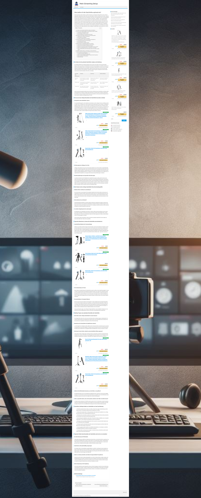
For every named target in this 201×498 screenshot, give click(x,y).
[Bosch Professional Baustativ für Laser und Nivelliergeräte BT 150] (119, 70)
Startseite (76, 7)
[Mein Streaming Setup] (76, 5)
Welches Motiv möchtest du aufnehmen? (84, 36)
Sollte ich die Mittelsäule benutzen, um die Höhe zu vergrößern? (87, 47)
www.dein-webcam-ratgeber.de (117, 129)
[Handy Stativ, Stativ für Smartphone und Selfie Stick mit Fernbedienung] (119, 54)
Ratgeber (81, 7)
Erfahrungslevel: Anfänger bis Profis (83, 33)
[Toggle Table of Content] (100, 28)
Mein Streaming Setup (89, 4)
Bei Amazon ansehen (103, 125)
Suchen (112, 118)
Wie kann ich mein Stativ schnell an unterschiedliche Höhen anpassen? (88, 46)
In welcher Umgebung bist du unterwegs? (84, 38)
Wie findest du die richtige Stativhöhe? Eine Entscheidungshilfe (86, 35)
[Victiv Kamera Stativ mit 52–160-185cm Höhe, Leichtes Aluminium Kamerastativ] (119, 103)
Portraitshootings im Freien (82, 41)
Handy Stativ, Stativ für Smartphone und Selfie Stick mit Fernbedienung (118, 58)
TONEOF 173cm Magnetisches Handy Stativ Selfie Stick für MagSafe (118, 91)
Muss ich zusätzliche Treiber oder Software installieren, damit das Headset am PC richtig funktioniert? (118, 14)
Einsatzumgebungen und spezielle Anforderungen (85, 34)
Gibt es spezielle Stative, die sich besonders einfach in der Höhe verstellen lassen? (88, 49)
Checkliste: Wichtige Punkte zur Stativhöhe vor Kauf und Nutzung (86, 50)
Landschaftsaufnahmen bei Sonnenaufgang (84, 40)
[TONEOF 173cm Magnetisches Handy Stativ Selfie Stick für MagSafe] (119, 87)
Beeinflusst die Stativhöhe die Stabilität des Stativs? (85, 45)
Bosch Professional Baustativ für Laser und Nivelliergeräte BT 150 (119, 75)
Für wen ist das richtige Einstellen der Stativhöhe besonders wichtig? (86, 31)
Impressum (125, 492)
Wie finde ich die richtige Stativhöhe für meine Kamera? (86, 44)
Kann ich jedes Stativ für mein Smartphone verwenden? (86, 475)
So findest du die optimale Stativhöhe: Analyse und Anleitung (85, 30)
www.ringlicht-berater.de (116, 127)
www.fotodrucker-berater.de (116, 130)
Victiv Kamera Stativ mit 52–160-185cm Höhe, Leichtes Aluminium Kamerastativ (119, 108)
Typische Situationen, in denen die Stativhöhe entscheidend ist (85, 39)
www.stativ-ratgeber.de (116, 128)
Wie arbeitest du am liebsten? (82, 37)
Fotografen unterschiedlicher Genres (83, 32)
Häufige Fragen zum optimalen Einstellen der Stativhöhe (85, 43)
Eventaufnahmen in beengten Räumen (83, 42)
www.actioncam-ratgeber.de (116, 131)
